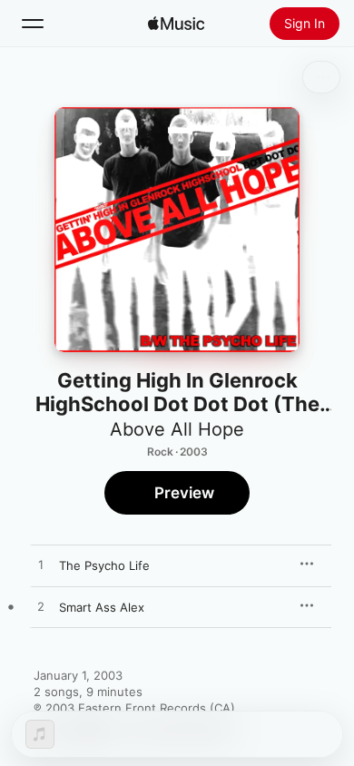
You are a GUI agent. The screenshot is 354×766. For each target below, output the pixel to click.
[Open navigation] (33, 24)
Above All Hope (177, 429)
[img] (176, 23)
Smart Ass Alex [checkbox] (101, 607)
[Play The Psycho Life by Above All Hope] (41, 565)
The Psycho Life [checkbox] (104, 565)
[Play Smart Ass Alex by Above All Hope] (41, 607)
